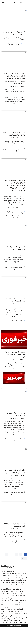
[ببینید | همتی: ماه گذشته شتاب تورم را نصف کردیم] (14, 286)
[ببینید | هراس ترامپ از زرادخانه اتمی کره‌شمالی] (14, 511)
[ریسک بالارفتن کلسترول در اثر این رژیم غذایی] (14, 400)
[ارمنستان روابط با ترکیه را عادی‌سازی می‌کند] (14, 234)
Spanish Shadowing (7, 609)
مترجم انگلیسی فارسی (8, 591)
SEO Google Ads (20, 622)
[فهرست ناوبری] (3, 2)
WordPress (10, 625)
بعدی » (24, 558)
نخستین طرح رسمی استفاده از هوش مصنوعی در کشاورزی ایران (14, 354)
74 (6, 554)
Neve (19, 625)
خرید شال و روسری (10, 580)
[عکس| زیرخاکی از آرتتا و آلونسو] (14, 19)
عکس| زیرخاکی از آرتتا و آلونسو (14, 32)
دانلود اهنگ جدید (21, 573)
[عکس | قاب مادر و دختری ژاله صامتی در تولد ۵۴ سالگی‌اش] (14, 457)
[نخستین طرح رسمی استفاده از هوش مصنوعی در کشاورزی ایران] (14, 339)
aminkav (22, 34)
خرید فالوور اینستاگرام (14, 600)
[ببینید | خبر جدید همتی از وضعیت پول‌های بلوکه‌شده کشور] (14, 120)
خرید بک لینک (12, 573)
